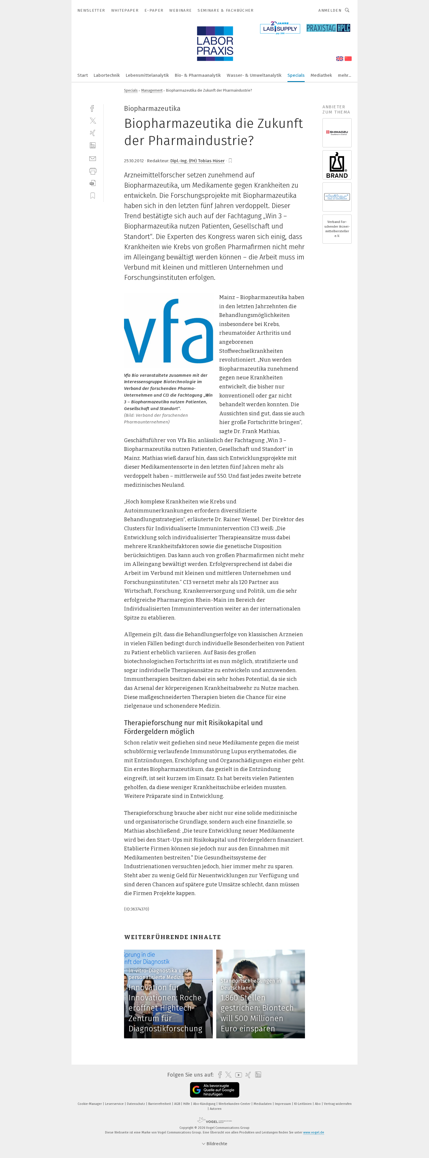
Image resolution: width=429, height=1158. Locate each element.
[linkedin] (92, 145)
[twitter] (92, 120)
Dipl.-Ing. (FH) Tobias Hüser (197, 160)
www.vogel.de (313, 1132)
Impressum (283, 1104)
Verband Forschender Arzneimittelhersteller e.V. (337, 229)
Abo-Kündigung (204, 1104)
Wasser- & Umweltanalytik (254, 75)
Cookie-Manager (90, 1104)
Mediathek (321, 75)
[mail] (92, 158)
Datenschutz (136, 1104)
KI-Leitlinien (303, 1104)
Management (152, 90)
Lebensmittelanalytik (147, 75)
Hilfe (187, 1104)
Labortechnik (107, 75)
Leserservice (115, 1104)
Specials (296, 75)
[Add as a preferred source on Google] (214, 1090)
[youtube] (237, 1075)
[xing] (92, 133)
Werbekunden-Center (235, 1104)
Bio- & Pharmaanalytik (198, 75)
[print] (92, 170)
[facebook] (92, 107)
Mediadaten (263, 1104)
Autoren (216, 1109)
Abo (318, 1104)
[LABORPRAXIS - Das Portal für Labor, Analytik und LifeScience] (82, 75)
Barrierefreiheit (160, 1104)
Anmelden (329, 10)
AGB (177, 1104)
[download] (92, 183)
